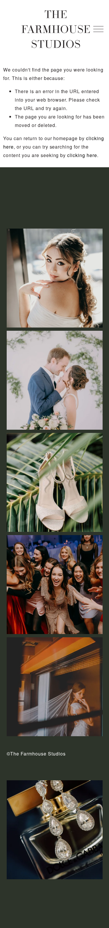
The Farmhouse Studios (56, 29)
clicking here (82, 155)
